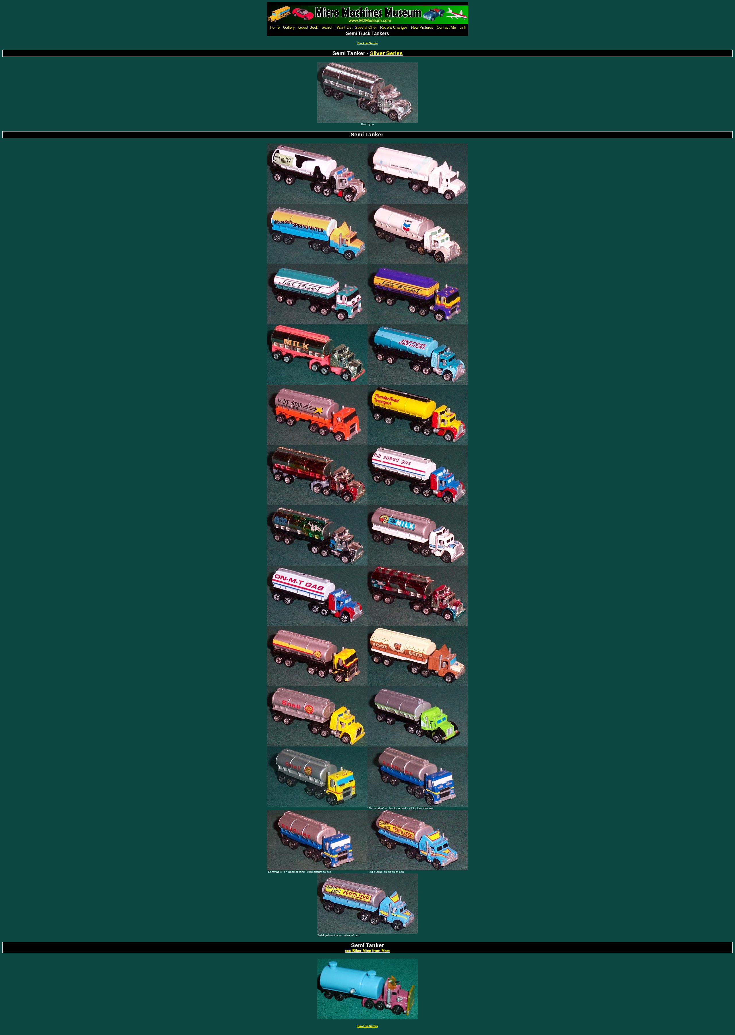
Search (327, 27)
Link (462, 27)
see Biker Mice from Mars (367, 951)
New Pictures (422, 27)
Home (275, 27)
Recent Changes (394, 27)
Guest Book (308, 27)
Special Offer (366, 27)
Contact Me (446, 27)
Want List (345, 27)
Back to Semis (367, 43)
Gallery (289, 27)
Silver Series (386, 53)
